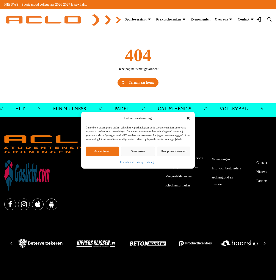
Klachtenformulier (177, 185)
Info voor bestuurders (226, 168)
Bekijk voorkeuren (173, 151)
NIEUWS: (12, 4)
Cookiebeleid (126, 162)
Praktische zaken (168, 19)
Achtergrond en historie (222, 180)
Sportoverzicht (135, 19)
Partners (261, 181)
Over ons (221, 19)
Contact (243, 19)
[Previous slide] (11, 243)
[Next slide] (264, 243)
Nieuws (261, 172)
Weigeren (138, 151)
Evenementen (200, 19)
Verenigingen (221, 159)
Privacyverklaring (145, 162)
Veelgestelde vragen (179, 176)
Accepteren (102, 151)
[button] (188, 118)
